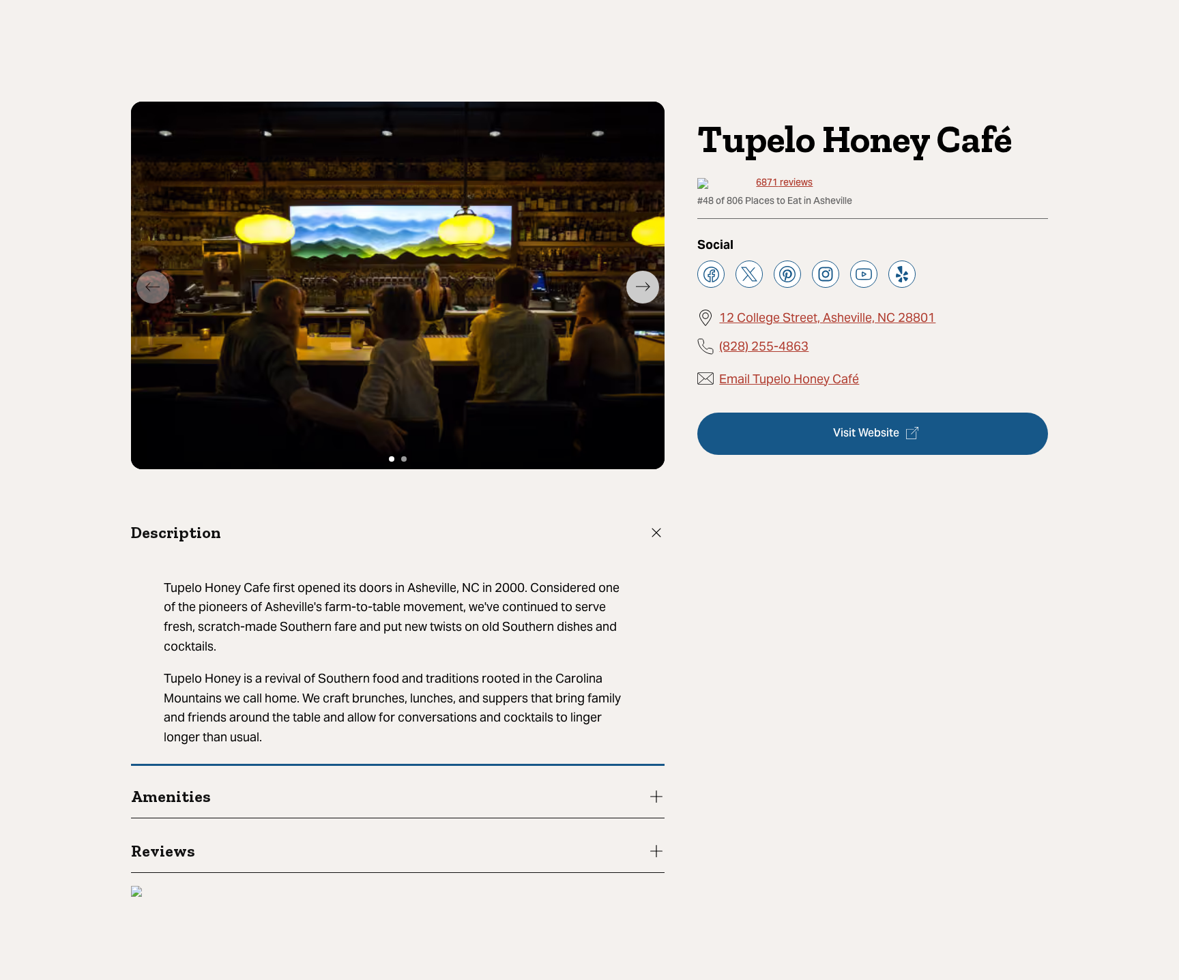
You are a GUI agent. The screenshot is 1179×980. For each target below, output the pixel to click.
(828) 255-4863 (764, 346)
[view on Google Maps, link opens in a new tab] (136, 893)
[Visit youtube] (863, 274)
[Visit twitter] (749, 274)
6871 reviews (784, 183)
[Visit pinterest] (787, 274)
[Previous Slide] (152, 287)
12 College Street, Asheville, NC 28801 (827, 317)
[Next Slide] (642, 287)
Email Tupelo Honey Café (789, 378)
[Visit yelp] (902, 274)
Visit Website (866, 433)
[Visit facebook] (711, 274)
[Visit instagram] (825, 274)
